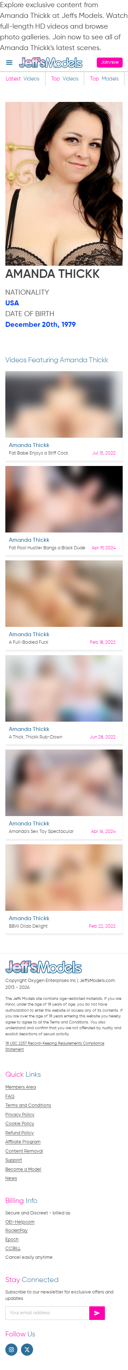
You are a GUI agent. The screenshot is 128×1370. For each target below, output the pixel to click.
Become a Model (23, 1169)
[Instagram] (11, 1350)
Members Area (20, 1087)
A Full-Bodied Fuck (28, 642)
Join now (109, 62)
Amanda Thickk (29, 445)
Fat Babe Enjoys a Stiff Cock (38, 453)
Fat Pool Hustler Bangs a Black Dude (47, 548)
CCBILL (13, 1248)
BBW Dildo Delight (28, 926)
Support (13, 1160)
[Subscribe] (97, 1313)
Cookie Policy (19, 1123)
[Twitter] (27, 1350)
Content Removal (24, 1151)
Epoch (11, 1239)
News (11, 1178)
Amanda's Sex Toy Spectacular (41, 831)
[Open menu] (9, 63)
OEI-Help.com (19, 1222)
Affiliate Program (23, 1142)
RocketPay (16, 1230)
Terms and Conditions (28, 1105)
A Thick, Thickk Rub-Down (35, 737)
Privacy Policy (19, 1115)
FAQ (10, 1096)
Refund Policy (19, 1133)
